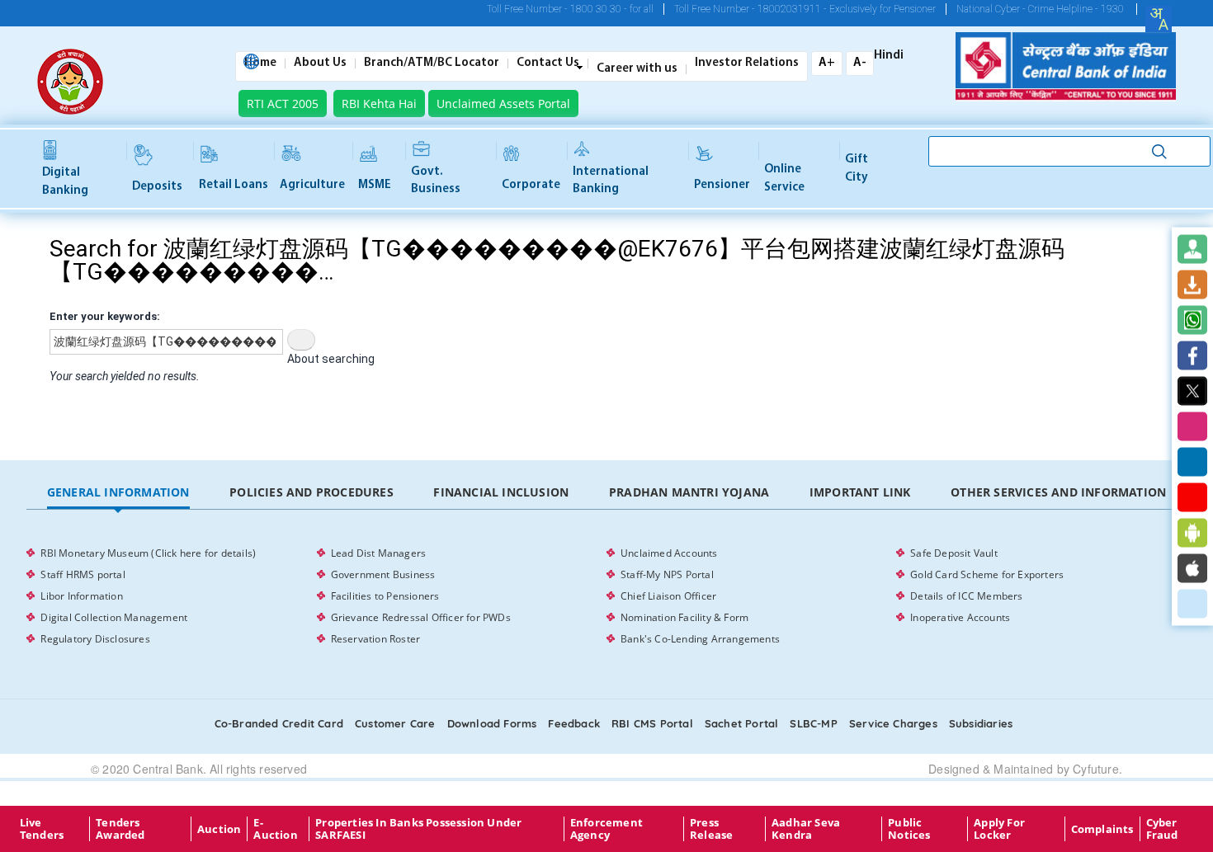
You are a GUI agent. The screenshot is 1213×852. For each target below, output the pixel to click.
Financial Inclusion (501, 492)
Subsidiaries (980, 723)
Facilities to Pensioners (385, 596)
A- (859, 63)
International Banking (611, 180)
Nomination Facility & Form (684, 617)
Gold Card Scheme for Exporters (987, 574)
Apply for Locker (999, 829)
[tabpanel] (606, 596)
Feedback (574, 723)
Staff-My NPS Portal (667, 574)
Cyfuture (1096, 768)
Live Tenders (42, 829)
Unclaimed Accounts (669, 553)
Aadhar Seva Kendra (806, 829)
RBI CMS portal (652, 723)
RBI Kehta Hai (379, 103)
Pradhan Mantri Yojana (689, 492)
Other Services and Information (1058, 492)
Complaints (1102, 828)
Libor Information (81, 596)
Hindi (889, 56)
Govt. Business (435, 180)
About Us (320, 63)
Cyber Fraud (1162, 829)
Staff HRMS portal (82, 574)
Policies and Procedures (311, 492)
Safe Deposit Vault (954, 553)
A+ (827, 63)
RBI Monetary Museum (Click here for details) (148, 553)
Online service (784, 178)
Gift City (856, 168)
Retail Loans (233, 185)
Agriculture (312, 185)
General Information (118, 492)
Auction (219, 828)
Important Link (860, 492)
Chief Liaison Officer (668, 596)
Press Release (711, 829)
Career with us (637, 69)
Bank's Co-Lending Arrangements (700, 639)
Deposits (157, 187)
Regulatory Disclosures (94, 639)
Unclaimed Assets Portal (503, 103)
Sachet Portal (742, 723)
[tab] (117, 493)
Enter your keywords (103, 316)
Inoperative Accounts (960, 617)
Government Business (383, 574)
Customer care (395, 723)
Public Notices (909, 829)
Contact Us (548, 63)
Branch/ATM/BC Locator (431, 63)
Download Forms (492, 723)
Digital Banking (65, 181)
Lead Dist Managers (379, 553)
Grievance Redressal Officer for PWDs (421, 617)
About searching (331, 358)
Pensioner (722, 185)
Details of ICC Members (966, 596)
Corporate (531, 185)
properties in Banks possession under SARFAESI (418, 829)
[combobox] (1158, 19)
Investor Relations (747, 63)
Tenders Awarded (120, 829)
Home (260, 63)
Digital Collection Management (113, 617)
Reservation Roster (376, 639)
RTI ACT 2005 (283, 103)
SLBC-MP (813, 723)
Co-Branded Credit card (279, 723)
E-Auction (275, 829)
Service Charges (893, 723)
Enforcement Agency (606, 829)
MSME (374, 185)
